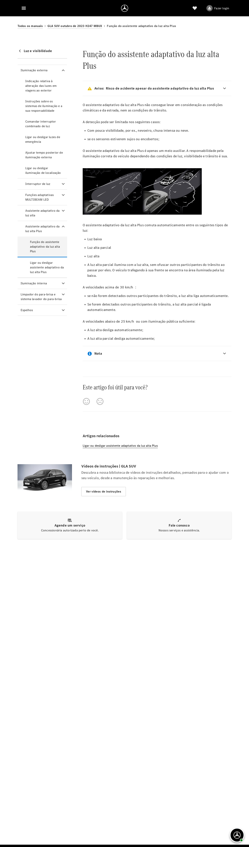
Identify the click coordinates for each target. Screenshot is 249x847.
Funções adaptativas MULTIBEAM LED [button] (39, 197)
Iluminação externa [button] (34, 70)
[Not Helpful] (100, 401)
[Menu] (24, 8)
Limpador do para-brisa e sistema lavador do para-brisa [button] (41, 296)
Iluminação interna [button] (34, 283)
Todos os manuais (30, 26)
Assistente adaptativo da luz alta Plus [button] (42, 228)
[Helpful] (86, 401)
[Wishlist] (195, 8)
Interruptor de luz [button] (37, 184)
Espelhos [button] (27, 310)
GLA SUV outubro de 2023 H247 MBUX (74, 26)
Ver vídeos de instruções (103, 491)
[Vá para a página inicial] (124, 8)
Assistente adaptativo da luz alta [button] (42, 213)
